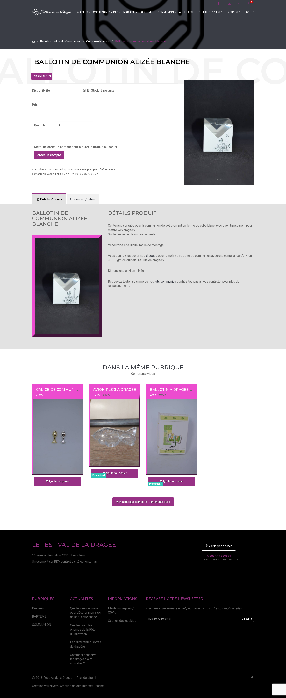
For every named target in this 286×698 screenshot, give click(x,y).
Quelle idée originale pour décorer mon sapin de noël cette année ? (86, 612)
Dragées (82, 12)
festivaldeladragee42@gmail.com (219, 559)
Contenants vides (98, 41)
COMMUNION (166, 12)
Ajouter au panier (59, 481)
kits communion (165, 281)
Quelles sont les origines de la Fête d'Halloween (83, 629)
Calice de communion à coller (68, 389)
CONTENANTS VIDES (105, 12)
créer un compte (49, 155)
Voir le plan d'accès (220, 546)
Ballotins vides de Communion (60, 41)
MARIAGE (129, 12)
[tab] (49, 199)
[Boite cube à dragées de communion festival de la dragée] (219, 132)
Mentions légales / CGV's (121, 610)
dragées (151, 256)
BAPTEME (146, 12)
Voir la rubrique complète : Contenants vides (143, 501)
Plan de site (84, 677)
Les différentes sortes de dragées (85, 644)
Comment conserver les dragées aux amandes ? (83, 659)
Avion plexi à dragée (114, 389)
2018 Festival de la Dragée (53, 677)
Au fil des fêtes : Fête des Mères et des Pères (209, 12)
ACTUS (250, 12)
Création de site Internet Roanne (82, 686)
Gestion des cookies (122, 621)
